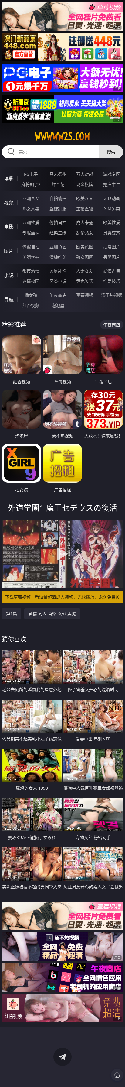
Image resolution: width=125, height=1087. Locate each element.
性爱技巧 (111, 281)
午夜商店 (57, 295)
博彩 (9, 178)
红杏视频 (30, 305)
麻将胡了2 (31, 184)
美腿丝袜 (30, 257)
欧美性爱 (111, 222)
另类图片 (111, 257)
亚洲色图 (57, 247)
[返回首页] (117, 1075)
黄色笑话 (84, 281)
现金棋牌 (84, 184)
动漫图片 (111, 247)
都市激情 (30, 271)
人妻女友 (84, 271)
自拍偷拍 (57, 198)
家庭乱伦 (57, 271)
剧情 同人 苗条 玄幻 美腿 (52, 613)
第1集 (11, 613)
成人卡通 (84, 222)
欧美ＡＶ (84, 198)
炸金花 (58, 184)
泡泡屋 (58, 305)
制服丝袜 (30, 233)
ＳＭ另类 (111, 208)
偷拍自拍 (57, 222)
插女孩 (31, 295)
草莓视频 (84, 295)
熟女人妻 (30, 208)
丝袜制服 (57, 208)
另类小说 (57, 281)
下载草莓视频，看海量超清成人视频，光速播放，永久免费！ (62, 597)
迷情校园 (30, 281)
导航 (9, 299)
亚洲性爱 (30, 222)
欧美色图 (84, 247)
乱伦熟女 (84, 233)
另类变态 (111, 233)
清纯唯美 (57, 257)
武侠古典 (111, 271)
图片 (9, 251)
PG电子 (31, 174)
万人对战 (84, 174)
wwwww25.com (62, 136)
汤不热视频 (111, 295)
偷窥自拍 (30, 247)
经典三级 (57, 233)
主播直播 (84, 208)
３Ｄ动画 (111, 198)
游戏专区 (111, 174)
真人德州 (57, 174)
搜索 (111, 152)
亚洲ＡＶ (30, 198)
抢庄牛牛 (111, 184)
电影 (9, 227)
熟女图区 (84, 257)
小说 (9, 275)
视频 (9, 202)
